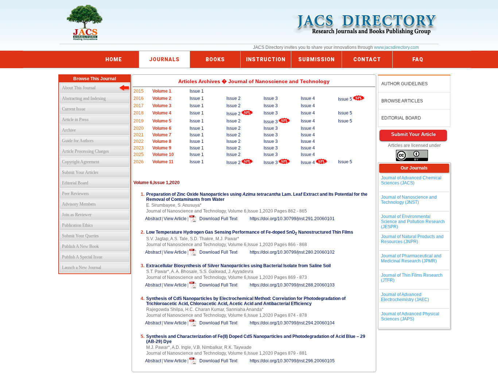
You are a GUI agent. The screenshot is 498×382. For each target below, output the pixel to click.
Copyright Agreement (80, 161)
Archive (69, 130)
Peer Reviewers (75, 193)
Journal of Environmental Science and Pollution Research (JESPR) (413, 221)
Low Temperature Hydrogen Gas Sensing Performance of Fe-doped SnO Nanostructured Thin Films (249, 232)
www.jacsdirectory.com (396, 47)
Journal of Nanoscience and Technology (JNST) (409, 200)
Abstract (153, 218)
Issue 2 (233, 98)
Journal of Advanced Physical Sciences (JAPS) (410, 316)
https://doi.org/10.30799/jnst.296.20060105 (292, 360)
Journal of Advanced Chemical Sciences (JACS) (411, 180)
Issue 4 (308, 98)
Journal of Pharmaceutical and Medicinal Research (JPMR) (411, 258)
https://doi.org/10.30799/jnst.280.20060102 (292, 252)
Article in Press (75, 119)
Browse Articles (402, 101)
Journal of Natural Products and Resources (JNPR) (412, 239)
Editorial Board (75, 183)
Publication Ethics (77, 225)
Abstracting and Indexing (84, 98)
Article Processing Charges (85, 151)
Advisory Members (79, 204)
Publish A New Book (80, 246)
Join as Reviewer (77, 214)
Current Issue (73, 109)
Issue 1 (197, 91)
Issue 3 (271, 98)
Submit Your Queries (80, 235)
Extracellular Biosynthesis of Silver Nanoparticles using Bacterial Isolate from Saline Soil (238, 265)
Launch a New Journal (81, 267)
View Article (175, 218)
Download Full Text (218, 218)
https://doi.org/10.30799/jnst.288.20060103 (292, 285)
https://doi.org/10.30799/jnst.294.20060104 (292, 323)
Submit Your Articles (80, 172)
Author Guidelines (404, 83)
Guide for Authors (78, 140)
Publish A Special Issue (82, 257)
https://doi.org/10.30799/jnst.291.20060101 (292, 218)
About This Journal (79, 87)
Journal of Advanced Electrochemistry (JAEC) (405, 297)
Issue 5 (345, 99)
